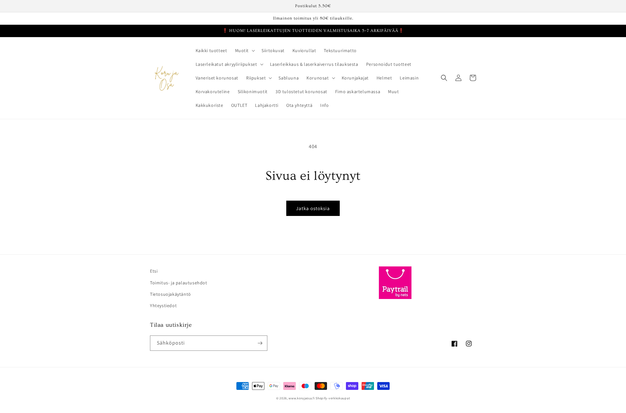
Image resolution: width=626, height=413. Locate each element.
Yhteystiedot (163, 305)
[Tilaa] (260, 343)
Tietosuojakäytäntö (170, 294)
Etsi (153, 271)
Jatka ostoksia (313, 208)
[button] (244, 50)
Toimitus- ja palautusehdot (178, 283)
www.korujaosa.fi (302, 398)
